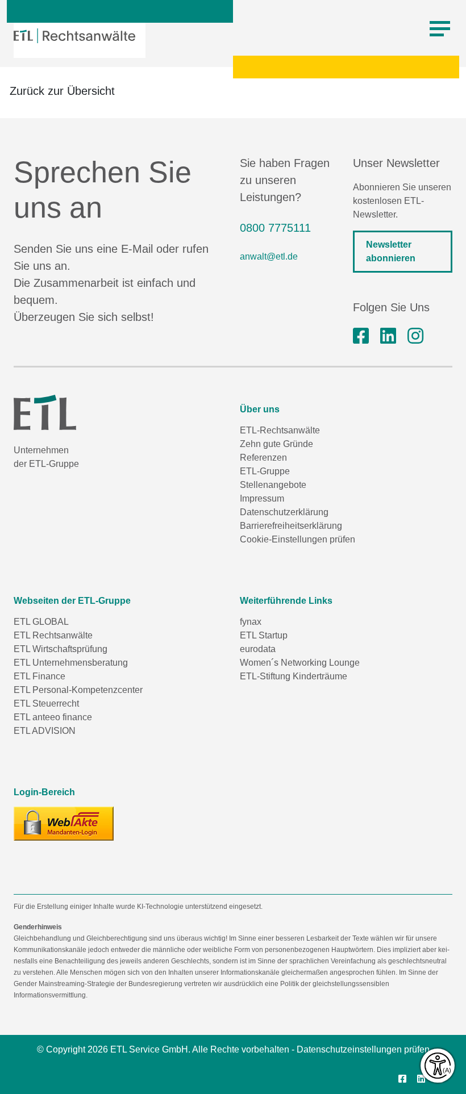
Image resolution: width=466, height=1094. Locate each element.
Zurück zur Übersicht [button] (62, 91)
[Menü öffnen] (439, 29)
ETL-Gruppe (265, 471)
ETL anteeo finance (53, 717)
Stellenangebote (273, 485)
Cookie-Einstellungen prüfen (297, 539)
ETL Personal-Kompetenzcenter (78, 690)
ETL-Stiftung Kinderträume (293, 676)
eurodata (258, 649)
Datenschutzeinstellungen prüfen (363, 1049)
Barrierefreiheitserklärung (291, 526)
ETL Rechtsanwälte (53, 635)
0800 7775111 (275, 228)
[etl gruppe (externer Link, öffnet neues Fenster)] (388, 336)
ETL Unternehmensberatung (71, 662)
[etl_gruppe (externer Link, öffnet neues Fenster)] (415, 336)
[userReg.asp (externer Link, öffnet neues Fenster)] (64, 824)
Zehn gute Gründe (276, 444)
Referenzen (263, 457)
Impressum (262, 498)
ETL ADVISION (45, 731)
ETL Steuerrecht (46, 703)
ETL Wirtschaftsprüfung (60, 649)
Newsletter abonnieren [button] (390, 251)
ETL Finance (39, 676)
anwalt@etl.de (269, 256)
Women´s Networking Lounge (300, 662)
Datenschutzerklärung (284, 512)
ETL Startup (264, 635)
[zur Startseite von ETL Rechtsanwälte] (74, 35)
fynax (250, 622)
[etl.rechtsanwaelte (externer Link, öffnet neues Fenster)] (361, 336)
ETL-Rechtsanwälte (280, 430)
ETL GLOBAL (41, 622)
